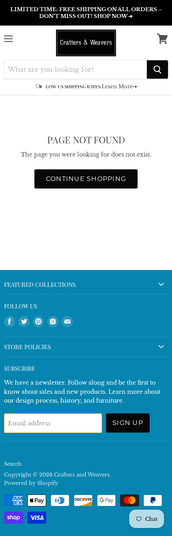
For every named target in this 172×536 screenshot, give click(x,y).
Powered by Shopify (31, 483)
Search (13, 464)
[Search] (157, 69)
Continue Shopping (86, 179)
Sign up (127, 423)
